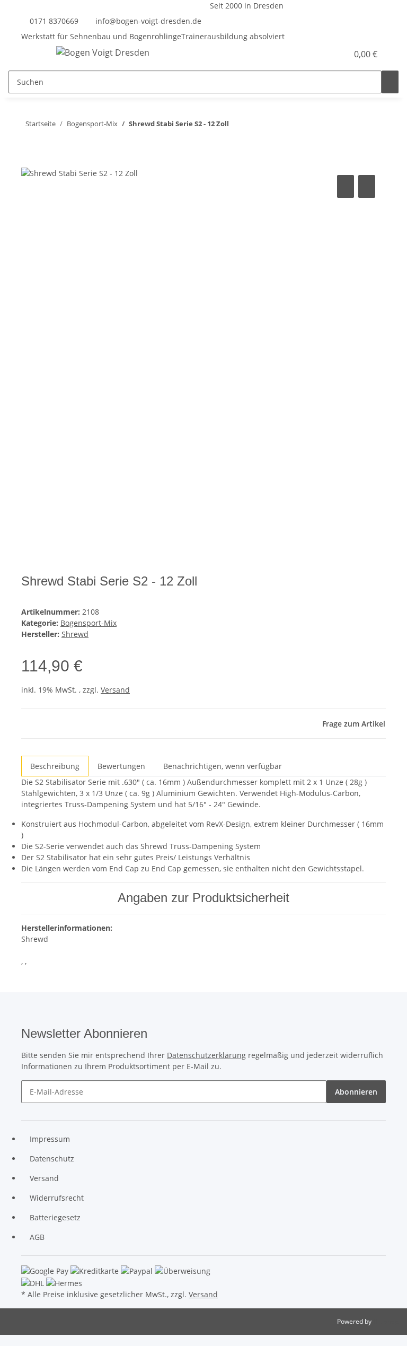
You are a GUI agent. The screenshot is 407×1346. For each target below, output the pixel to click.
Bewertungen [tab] (121, 766)
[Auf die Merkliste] (366, 186)
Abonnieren (356, 1092)
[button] (317, 54)
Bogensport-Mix (88, 623)
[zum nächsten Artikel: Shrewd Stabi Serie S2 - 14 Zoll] (237, 126)
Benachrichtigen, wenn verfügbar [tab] (222, 766)
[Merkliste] (334, 54)
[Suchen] (390, 82)
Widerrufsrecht (57, 1198)
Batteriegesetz (55, 1217)
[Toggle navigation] (34, 54)
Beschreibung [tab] (54, 766)
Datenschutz (52, 1158)
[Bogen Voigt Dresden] (102, 52)
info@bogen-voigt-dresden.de (148, 21)
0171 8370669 (54, 21)
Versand (115, 690)
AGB (37, 1237)
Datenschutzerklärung (206, 1055)
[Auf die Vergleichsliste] (345, 186)
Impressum (50, 1139)
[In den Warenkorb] (29, 161)
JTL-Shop (386, 1321)
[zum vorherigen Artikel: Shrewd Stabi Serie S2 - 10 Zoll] (256, 126)
